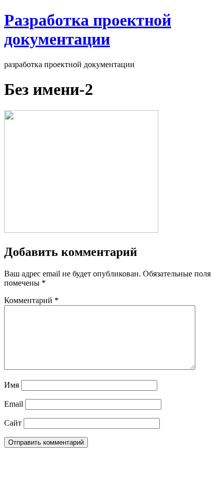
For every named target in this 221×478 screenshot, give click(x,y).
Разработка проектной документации (87, 29)
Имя (11, 385)
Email (13, 404)
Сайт (13, 423)
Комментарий (31, 300)
